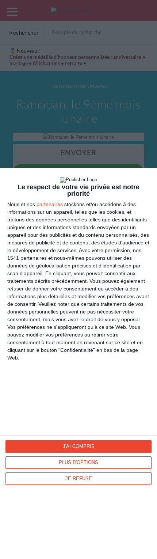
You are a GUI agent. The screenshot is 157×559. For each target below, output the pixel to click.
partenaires (50, 204)
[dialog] (78, 363)
